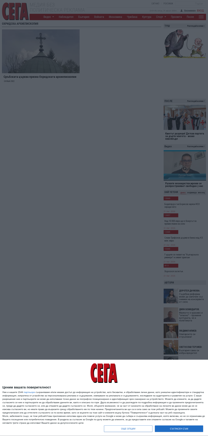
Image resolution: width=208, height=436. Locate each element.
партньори (29, 392)
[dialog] (104, 398)
